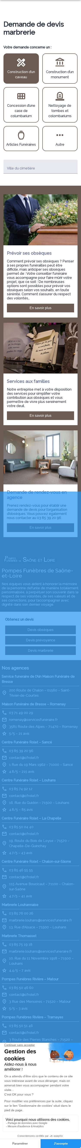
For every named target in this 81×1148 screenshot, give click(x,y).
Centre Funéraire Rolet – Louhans (29, 780)
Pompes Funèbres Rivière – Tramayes (32, 1017)
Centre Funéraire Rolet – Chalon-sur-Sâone (36, 861)
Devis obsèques (40, 630)
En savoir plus (40, 308)
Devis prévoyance (40, 640)
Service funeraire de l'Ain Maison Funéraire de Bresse (38, 679)
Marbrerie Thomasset (19, 936)
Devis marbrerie (40, 650)
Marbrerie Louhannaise (20, 905)
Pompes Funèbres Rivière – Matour (30, 979)
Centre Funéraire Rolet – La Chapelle (31, 818)
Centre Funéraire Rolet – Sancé (27, 742)
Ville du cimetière (21, 168)
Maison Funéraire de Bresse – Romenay (34, 704)
